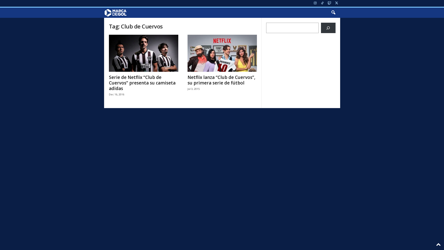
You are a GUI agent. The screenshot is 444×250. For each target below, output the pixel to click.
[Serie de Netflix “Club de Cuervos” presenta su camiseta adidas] (143, 53)
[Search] (328, 28)
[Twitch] (329, 3)
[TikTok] (322, 3)
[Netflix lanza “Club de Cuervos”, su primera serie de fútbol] (222, 53)
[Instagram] (315, 3)
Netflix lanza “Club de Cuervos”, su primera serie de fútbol (221, 80)
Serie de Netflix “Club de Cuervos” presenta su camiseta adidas (142, 82)
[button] (333, 13)
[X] (336, 3)
